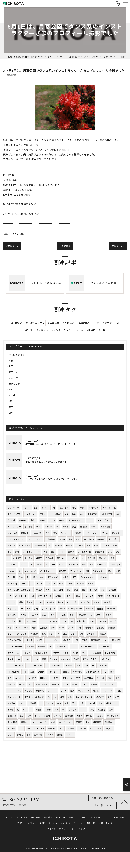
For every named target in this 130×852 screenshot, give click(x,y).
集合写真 (40, 690)
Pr (93, 665)
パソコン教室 (95, 728)
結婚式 (20, 734)
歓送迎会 (11, 703)
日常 (11, 412)
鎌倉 (36, 608)
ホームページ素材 (42, 716)
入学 (117, 697)
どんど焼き (31, 678)
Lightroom (103, 577)
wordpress (65, 659)
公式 (65, 633)
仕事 (32, 596)
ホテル (105, 533)
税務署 (100, 596)
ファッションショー (16, 539)
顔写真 (79, 722)
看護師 (75, 684)
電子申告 (52, 728)
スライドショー (35, 539)
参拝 (29, 716)
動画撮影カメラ (85, 615)
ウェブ (113, 621)
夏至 (21, 716)
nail (18, 659)
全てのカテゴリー (17, 354)
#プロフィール (111, 323)
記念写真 (38, 734)
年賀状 (65, 526)
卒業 (109, 697)
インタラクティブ (108, 684)
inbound (91, 703)
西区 (118, 514)
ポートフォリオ (48, 608)
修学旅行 (28, 690)
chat (56, 709)
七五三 (10, 734)
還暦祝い (89, 627)
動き (112, 671)
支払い (72, 615)
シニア (64, 621)
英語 (32, 671)
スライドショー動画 (48, 621)
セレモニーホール (15, 646)
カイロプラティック (31, 552)
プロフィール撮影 (60, 653)
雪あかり (107, 602)
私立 (30, 684)
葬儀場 (85, 640)
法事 (62, 697)
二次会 (119, 690)
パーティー (65, 533)
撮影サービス (112, 703)
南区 (82, 514)
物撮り (65, 577)
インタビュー (30, 514)
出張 (36, 507)
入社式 (22, 703)
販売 (44, 633)
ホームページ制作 (109, 545)
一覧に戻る (65, 245)
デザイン (55, 678)
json (53, 627)
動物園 (108, 615)
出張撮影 (71, 728)
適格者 (96, 602)
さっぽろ (11, 602)
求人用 (65, 684)
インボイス (88, 596)
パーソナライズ (14, 690)
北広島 (96, 690)
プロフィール (13, 653)
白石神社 (49, 558)
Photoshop (12, 583)
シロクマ (11, 621)
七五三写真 (63, 507)
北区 (76, 640)
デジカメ (49, 734)
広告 (111, 709)
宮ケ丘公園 (73, 564)
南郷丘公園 (102, 665)
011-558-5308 (22, 194)
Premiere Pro (39, 545)
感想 (21, 602)
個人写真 (11, 684)
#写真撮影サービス (89, 323)
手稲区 (62, 552)
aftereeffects (56, 665)
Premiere (53, 659)
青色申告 (11, 728)
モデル (85, 684)
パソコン (49, 526)
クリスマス (12, 533)
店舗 (17, 552)
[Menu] (125, 3)
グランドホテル (14, 640)
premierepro (115, 564)
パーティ (106, 659)
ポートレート (21, 596)
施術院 (100, 608)
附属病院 (55, 684)
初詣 (70, 697)
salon (26, 659)
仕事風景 (112, 589)
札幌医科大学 (42, 684)
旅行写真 (100, 678)
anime (61, 627)
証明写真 (97, 722)
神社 (74, 507)
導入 (92, 709)
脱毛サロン (12, 615)
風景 (78, 539)
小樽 (53, 722)
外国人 (66, 671)
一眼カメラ (115, 640)
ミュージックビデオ (83, 697)
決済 (52, 615)
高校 (118, 678)
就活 (110, 571)
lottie (92, 621)
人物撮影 (30, 646)
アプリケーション (88, 646)
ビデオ (94, 526)
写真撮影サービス (99, 640)
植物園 (62, 539)
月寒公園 (26, 653)
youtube (58, 545)
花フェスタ (72, 602)
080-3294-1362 (23, 189)
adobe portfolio (75, 608)
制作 (9, 627)
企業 (82, 703)
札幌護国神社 (106, 514)
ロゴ (105, 671)
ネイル (10, 659)
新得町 (64, 690)
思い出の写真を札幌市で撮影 (19, 204)
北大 (110, 552)
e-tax (21, 728)
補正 (74, 577)
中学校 (22, 684)
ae (83, 558)
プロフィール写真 (34, 665)
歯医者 (79, 716)
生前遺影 (44, 627)
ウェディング (83, 690)
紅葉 (118, 552)
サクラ (48, 709)
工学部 (10, 709)
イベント (70, 734)
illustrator (102, 621)
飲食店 (69, 545)
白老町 (76, 659)
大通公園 (91, 558)
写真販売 (34, 633)
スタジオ (100, 697)
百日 (86, 665)
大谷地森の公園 (84, 552)
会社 (103, 589)
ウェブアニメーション (17, 633)
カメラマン (13, 233)
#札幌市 (91, 330)
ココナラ (44, 678)
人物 (45, 552)
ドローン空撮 (24, 545)
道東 (47, 589)
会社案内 (63, 571)
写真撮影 (78, 533)
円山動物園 (31, 621)
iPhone (39, 602)
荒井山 (24, 564)
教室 (11, 406)
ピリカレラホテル (90, 659)
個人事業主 (109, 722)
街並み (70, 583)
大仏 (28, 608)
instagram (111, 608)
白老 (79, 627)
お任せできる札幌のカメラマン (21, 213)
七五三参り (37, 533)
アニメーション (22, 627)
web (11, 389)
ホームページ (76, 571)
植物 (91, 564)
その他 (12, 395)
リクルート (52, 690)
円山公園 (11, 577)
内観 (96, 545)
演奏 (44, 659)
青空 (9, 678)
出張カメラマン (14, 514)
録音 (66, 703)
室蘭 (66, 514)
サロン (24, 615)
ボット (83, 709)
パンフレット (98, 571)
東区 (110, 678)
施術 (53, 552)
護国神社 (25, 722)
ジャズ (35, 659)
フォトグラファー (47, 571)
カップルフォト (65, 722)
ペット (39, 583)
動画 (11, 366)
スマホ (99, 615)
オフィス (93, 589)
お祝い (103, 633)
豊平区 (43, 520)
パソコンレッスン (87, 577)
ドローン (13, 372)
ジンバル (50, 602)
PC (57, 526)
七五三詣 (11, 571)
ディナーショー (92, 533)
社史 (9, 596)
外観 (118, 571)
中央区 (43, 514)
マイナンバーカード (35, 728)
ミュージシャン (14, 697)
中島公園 (17, 558)
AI (31, 709)
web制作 (13, 377)
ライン (73, 633)
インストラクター (41, 653)
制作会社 (57, 716)
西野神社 (11, 520)
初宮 (79, 665)
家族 (28, 734)
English (41, 671)
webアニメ (88, 678)
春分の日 (59, 596)
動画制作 (82, 728)
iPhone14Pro (13, 671)
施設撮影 (42, 646)
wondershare (104, 646)
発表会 (60, 734)
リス (21, 577)
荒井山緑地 (12, 564)
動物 (61, 583)
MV (55, 697)
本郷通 (60, 602)
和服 (24, 671)
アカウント (91, 633)
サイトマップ (78, 829)
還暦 (78, 596)
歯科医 (89, 716)
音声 (59, 703)
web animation (92, 671)
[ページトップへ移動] (124, 802)
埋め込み (66, 640)
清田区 (24, 583)
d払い (44, 615)
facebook (12, 716)
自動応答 (101, 709)
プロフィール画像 (15, 665)
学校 (87, 722)
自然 (70, 539)
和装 (100, 703)
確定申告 (80, 583)
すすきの (79, 545)
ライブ (52, 520)
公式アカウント (52, 640)
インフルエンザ (14, 526)
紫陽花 (39, 558)
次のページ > (117, 245)
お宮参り (109, 728)
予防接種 (28, 526)
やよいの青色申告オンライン (20, 589)
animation (81, 621)
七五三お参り (13, 507)
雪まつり (103, 558)
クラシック (116, 533)
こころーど (73, 558)
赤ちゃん (69, 665)
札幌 (61, 728)
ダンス (75, 653)
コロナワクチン (103, 520)
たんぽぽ (49, 703)
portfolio (89, 608)
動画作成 (101, 539)
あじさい (28, 558)
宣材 (84, 653)
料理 (89, 545)
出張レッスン (53, 577)
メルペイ (34, 615)
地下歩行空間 (95, 653)
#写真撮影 (54, 323)
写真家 (91, 583)
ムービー (19, 678)
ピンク (62, 564)
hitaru (38, 526)
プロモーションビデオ (34, 697)
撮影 (22, 233)
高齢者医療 (12, 722)
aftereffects (101, 564)
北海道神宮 (92, 514)
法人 (74, 703)
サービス (62, 615)
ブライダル (85, 602)
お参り (83, 507)
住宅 (84, 589)
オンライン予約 (109, 507)
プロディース (61, 646)
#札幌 (102, 330)
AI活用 (38, 709)
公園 (84, 564)
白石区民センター (76, 520)
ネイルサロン (110, 653)
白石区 (62, 520)
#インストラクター (62, 330)
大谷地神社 (77, 671)
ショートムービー (40, 722)
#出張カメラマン (35, 323)
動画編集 (25, 533)
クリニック (107, 690)
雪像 (112, 558)
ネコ (48, 583)
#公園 (80, 330)
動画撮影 (84, 526)
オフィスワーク (44, 596)
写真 (5, 233)
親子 (21, 621)
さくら (39, 564)
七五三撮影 (113, 539)
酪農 (72, 690)
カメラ (39, 640)
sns (50, 646)
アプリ (74, 646)
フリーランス (30, 571)
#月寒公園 (43, 330)
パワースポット (113, 596)
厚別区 (71, 552)
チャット (73, 709)
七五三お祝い (55, 514)
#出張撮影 (16, 323)
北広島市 (99, 716)
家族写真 (11, 545)
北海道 (39, 589)
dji (54, 507)
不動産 (94, 684)
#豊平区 (29, 330)
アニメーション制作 (71, 678)
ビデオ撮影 (105, 526)
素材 (9, 552)
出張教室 (28, 640)
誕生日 (69, 596)
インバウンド (53, 671)
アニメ (71, 627)
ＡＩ (25, 709)
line (81, 633)
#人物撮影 (69, 323)
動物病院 (32, 703)
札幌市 (33, 520)
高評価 (29, 602)
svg (71, 621)
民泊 (68, 589)
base (51, 633)
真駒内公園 (58, 589)
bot (63, 709)
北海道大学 (99, 552)
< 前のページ (12, 245)
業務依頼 (69, 716)
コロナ (90, 520)
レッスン (26, 507)
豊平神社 (23, 520)
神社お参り (94, 507)
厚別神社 (61, 558)
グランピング (112, 716)
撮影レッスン (38, 577)
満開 (53, 564)
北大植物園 (50, 539)
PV (49, 697)
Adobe (62, 608)
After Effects (89, 539)
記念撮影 (100, 627)
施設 (76, 589)
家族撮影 (112, 627)
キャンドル (12, 608)
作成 (34, 627)
